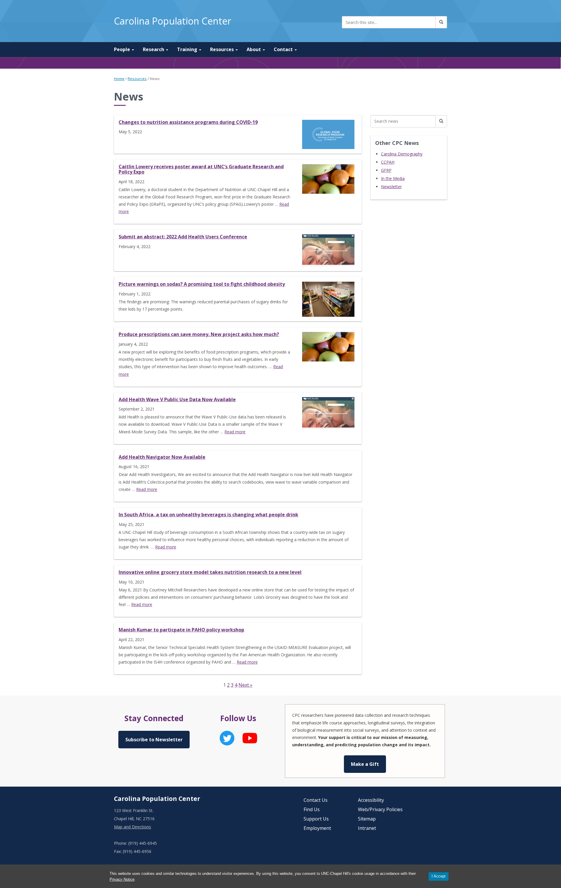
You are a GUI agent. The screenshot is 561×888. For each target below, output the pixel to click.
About (254, 49)
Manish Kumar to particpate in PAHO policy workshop (181, 629)
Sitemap (367, 819)
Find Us (312, 809)
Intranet (367, 828)
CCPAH (387, 162)
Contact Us (316, 800)
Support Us (316, 819)
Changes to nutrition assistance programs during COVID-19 (188, 122)
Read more (234, 432)
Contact (284, 49)
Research (154, 49)
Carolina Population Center (172, 21)
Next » (245, 685)
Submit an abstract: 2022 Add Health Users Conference (183, 236)
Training (187, 49)
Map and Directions (132, 827)
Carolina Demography (402, 154)
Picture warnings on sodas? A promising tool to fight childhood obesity (202, 284)
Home (119, 78)
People (122, 49)
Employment (317, 828)
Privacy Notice (122, 879)
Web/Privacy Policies (380, 809)
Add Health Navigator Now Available (162, 457)
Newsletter (391, 186)
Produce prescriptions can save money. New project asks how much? (199, 334)
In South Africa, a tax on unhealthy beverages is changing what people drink (208, 514)
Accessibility (371, 800)
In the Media (393, 178)
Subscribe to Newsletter (154, 739)
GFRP (386, 170)
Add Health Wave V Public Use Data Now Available (177, 399)
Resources (222, 49)
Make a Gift (365, 764)
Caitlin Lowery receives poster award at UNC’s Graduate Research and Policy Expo (201, 169)
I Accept (439, 876)
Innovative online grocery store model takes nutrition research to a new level (210, 572)
